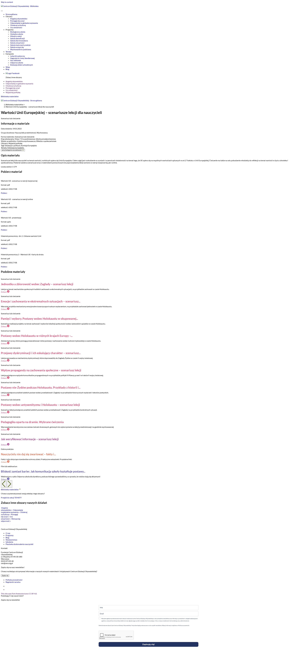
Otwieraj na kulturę (18, 25)
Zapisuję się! (148, 644)
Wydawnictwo (11, 540)
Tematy (8, 51)
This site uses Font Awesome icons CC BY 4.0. (19, 593)
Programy (9, 535)
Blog (7, 69)
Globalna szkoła (16, 34)
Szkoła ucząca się (17, 47)
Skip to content (7, 2)
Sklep (8, 67)
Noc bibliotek (15, 60)
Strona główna (11, 14)
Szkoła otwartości (17, 43)
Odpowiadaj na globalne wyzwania (24, 23)
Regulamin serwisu (13, 582)
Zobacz (4, 292)
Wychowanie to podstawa (20, 49)
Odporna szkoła (16, 62)
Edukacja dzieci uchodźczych (21, 65)
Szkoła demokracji (17, 38)
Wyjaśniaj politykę (13, 92)
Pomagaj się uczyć (17, 21)
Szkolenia (9, 542)
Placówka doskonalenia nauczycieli (19, 544)
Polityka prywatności (14, 580)
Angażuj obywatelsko (18, 18)
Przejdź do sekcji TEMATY (11, 497)
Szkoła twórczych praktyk (20, 45)
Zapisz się (5, 575)
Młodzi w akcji (16, 36)
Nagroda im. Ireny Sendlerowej (22, 58)
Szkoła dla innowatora (19, 40)
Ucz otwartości (16, 27)
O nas (8, 533)
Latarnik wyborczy (17, 56)
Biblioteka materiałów (10, 96)
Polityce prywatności (183, 625)
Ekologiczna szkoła (17, 32)
